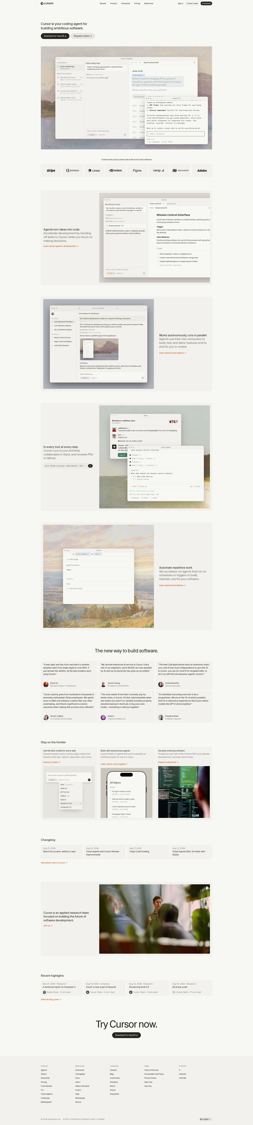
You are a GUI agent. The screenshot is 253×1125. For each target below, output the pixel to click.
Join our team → (155, 96)
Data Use (148, 1082)
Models (103, 3)
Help (78, 1094)
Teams (44, 1074)
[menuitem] (70, 785)
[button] (63, 322)
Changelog (80, 1074)
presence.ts (171, 203)
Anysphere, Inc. (54, 1119)
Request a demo (83, 36)
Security (148, 1086)
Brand (112, 1086)
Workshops (80, 1098)
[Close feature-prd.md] (163, 204)
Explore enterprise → (168, 762)
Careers (113, 1070)
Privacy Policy (150, 1078)
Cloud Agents (46, 1094)
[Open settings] (195, 58)
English (205, 1119)
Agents (44, 1070)
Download (206, 3)
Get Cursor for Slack (172, 415)
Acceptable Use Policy (154, 1074)
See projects (139, 96)
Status (79, 1102)
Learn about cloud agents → (172, 353)
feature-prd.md (155, 203)
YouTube (183, 1078)
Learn (78, 1082)
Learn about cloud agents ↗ (114, 764)
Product (113, 3)
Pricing (137, 3)
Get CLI (203, 98)
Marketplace (47, 1102)
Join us (48, 925)
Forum (79, 1090)
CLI (42, 1090)
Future (113, 1090)
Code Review (46, 1086)
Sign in (180, 3)
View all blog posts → (51, 999)
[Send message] (125, 134)
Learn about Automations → (172, 585)
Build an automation (125, 550)
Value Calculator (82, 1086)
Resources (148, 3)
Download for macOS (55, 36)
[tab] (157, 204)
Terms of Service (151, 1070)
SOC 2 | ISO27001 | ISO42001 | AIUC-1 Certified (84, 1119)
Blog (112, 1074)
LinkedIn (183, 1074)
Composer (45, 1098)
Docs (77, 1078)
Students (114, 1082)
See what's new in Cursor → (54, 862)
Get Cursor (188, 58)
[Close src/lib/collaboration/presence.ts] (178, 204)
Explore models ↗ (51, 762)
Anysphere (115, 1094)
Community (115, 1078)
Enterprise (125, 3)
